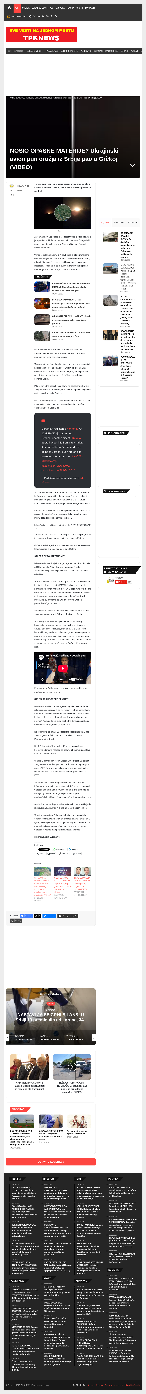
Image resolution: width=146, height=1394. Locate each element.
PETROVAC (86, 51)
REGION (70, 8)
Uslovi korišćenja (132, 1385)
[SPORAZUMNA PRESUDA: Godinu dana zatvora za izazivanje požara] (42, 336)
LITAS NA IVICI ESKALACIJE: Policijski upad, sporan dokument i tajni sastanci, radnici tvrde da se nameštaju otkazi (128, 277)
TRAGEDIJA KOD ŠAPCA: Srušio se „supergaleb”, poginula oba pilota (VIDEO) (82, 883)
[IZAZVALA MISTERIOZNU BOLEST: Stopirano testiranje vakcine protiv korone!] (51, 1121)
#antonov (72, 428)
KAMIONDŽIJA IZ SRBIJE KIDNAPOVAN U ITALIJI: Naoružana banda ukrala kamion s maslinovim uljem (71, 287)
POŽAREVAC (52, 51)
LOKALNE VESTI (39, 8)
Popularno (118, 222)
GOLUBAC (98, 51)
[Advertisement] (73, 75)
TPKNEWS (19, 186)
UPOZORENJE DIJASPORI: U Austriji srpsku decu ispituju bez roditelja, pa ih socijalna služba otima (127, 340)
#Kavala (76, 437)
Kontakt (91, 1385)
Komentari (133, 222)
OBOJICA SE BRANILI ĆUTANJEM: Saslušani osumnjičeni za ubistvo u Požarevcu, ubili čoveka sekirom (127, 245)
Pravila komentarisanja (114, 1385)
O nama (99, 1385)
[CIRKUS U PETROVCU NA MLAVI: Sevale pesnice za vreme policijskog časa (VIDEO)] (42, 319)
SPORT (79, 8)
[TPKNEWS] (41, 34)
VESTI (17, 8)
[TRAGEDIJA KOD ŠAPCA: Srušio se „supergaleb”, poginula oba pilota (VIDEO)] (82, 871)
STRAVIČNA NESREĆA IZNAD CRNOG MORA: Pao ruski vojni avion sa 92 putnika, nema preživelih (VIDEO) (42, 886)
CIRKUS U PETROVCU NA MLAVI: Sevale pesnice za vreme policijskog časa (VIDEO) (71, 320)
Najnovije (105, 222)
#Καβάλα (77, 456)
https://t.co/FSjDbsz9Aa (55, 465)
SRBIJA (26, 8)
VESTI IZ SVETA (57, 8)
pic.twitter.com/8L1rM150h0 (58, 470)
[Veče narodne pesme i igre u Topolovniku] (79, 1121)
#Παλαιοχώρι (49, 460)
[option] (51, 1016)
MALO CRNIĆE (111, 51)
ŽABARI (124, 51)
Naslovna (16, 98)
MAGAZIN (90, 8)
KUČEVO (135, 51)
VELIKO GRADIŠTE (69, 51)
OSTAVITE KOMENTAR (51, 1161)
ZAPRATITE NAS (116, 491)
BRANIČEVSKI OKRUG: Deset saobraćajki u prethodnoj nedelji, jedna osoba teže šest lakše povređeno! (71, 303)
